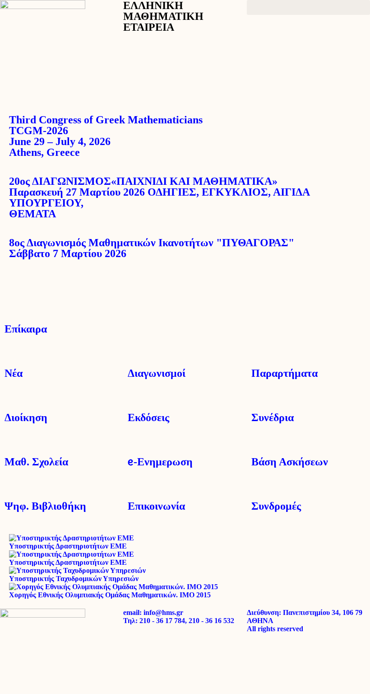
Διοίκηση (26, 417)
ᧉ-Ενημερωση (160, 462)
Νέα (14, 373)
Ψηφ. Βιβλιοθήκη (45, 506)
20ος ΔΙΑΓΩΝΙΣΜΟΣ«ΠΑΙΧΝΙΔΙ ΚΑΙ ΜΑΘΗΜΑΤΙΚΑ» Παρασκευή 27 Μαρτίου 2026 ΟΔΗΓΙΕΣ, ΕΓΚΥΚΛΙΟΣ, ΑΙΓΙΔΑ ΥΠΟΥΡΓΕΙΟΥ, (159, 197)
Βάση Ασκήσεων (289, 462)
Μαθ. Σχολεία (36, 462)
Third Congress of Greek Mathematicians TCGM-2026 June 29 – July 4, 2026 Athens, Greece (106, 136)
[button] (308, 7)
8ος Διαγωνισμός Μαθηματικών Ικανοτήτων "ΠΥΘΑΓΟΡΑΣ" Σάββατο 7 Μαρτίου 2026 (151, 248)
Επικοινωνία (156, 506)
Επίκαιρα (26, 329)
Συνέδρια (272, 417)
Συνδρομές (276, 506)
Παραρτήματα (284, 373)
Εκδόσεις (148, 417)
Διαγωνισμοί (156, 373)
